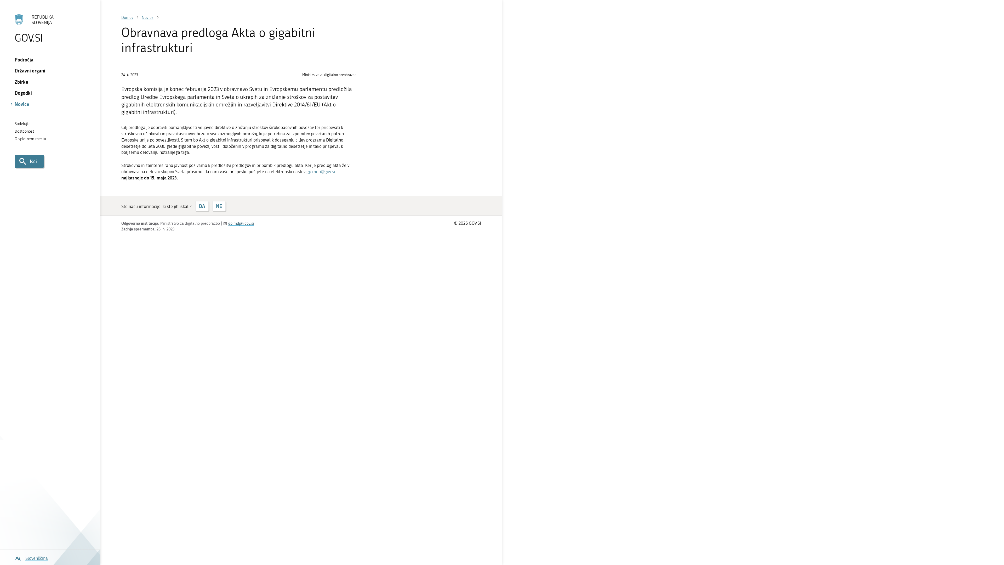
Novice (22, 104)
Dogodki (23, 92)
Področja (24, 59)
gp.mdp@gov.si (320, 171)
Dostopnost (24, 131)
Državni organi (30, 70)
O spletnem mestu (30, 139)
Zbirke (21, 81)
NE (219, 206)
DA (202, 206)
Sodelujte (23, 123)
